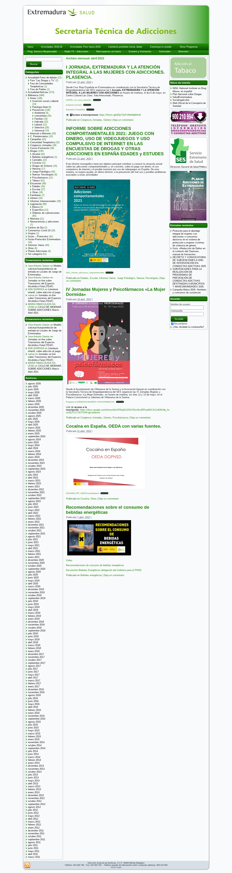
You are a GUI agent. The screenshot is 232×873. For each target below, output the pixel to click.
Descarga (97, 100)
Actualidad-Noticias (38, 92)
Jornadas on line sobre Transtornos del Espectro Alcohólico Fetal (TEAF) (41, 283)
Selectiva (39, 127)
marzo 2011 (34, 857)
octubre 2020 (35, 565)
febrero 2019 (34, 616)
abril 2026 (33, 395)
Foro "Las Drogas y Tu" (42, 80)
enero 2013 (34, 792)
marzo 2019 (34, 612)
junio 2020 (33, 577)
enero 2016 (34, 713)
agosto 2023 (34, 471)
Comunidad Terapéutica (42, 142)
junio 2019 (33, 604)
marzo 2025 (34, 427)
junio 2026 (33, 389)
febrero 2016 (34, 710)
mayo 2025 (34, 421)
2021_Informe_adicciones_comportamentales (85, 273)
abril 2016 (33, 707)
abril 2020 (33, 583)
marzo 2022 (34, 515)
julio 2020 (33, 574)
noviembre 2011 (36, 833)
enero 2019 (34, 618)
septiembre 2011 (36, 839)
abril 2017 (33, 677)
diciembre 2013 (36, 765)
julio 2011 (33, 845)
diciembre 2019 (36, 589)
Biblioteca (33, 95)
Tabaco (36, 180)
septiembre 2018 (36, 630)
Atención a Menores (40, 133)
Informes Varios (36, 245)
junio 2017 (33, 671)
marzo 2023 (34, 480)
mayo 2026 (34, 392)
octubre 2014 (35, 745)
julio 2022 (33, 504)
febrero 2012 (34, 824)
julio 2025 (33, 418)
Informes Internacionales (43, 201)
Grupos (32, 233)
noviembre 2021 (36, 527)
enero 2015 (34, 739)
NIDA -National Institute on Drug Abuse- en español (189, 89)
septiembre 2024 (36, 436)
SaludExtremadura (182, 97)
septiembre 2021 (36, 533)
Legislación (36, 204)
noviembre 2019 (36, 592)
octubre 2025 (35, 413)
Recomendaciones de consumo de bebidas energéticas (95, 565)
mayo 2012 (34, 816)
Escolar (36, 189)
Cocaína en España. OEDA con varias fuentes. (113, 426)
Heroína (36, 168)
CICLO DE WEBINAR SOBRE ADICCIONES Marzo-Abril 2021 (44, 310)
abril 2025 (33, 424)
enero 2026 (34, 404)
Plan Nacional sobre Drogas (187, 94)
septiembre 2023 (36, 468)
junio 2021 (33, 542)
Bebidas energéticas (43, 157)
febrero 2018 (34, 648)
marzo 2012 (34, 821)
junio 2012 (33, 812)
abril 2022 (33, 513)
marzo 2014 (34, 757)
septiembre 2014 (36, 748)
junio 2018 (33, 636)
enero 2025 (34, 433)
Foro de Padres (38, 89)
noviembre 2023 (36, 463)
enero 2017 (34, 686)
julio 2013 (33, 774)
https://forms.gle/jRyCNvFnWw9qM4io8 (120, 114)
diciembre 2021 (36, 524)
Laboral (38, 124)
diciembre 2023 (36, 460)
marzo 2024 (34, 451)
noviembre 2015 (36, 715)
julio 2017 (33, 668)
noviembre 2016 (36, 692)
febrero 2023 (34, 483)
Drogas (34, 151)
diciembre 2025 (36, 407)
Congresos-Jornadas (41, 145)
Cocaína (36, 162)
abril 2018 (33, 642)
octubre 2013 (35, 771)
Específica (38, 209)
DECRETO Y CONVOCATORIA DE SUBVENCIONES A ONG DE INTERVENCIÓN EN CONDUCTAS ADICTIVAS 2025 (189, 261)
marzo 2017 (34, 680)
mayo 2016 (34, 704)
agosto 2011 (34, 842)
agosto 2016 (34, 695)
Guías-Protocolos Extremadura (44, 239)
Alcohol (36, 154)
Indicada (38, 121)
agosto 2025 (34, 416)
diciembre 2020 (36, 560)
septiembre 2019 (36, 598)
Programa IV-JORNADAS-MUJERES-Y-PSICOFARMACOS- (90, 402)
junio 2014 (33, 754)
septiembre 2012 (36, 804)
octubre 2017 (35, 660)
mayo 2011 (33, 851)
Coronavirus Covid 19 (39, 230)
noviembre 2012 (36, 798)
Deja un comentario (123, 120)
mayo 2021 (34, 545)
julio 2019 (33, 601)
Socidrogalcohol (181, 100)
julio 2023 (33, 474)
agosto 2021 (34, 536)
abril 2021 (33, 548)
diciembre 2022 (36, 489)
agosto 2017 (34, 666)
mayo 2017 (34, 674)
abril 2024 (33, 448)
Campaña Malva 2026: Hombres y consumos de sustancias (189, 291)
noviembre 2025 (36, 410)
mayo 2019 (34, 607)
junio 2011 (33, 848)
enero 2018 (34, 651)
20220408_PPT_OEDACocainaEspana (82, 493)
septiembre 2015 (36, 718)
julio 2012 (33, 810)
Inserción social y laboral (45, 101)
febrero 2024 (34, 454)
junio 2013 (33, 777)
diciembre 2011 (36, 830)
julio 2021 (33, 539)
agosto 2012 (34, 807)
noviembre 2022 (36, 492)
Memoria (34, 218)
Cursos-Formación (39, 148)
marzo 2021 (34, 551)
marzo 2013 (34, 786)
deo (70, 560)
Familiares (35, 195)
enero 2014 (34, 763)
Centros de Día (36, 227)
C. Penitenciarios (39, 136)
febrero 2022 (34, 518)
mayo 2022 (34, 510)
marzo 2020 (34, 586)
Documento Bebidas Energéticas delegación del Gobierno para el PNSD (103, 570)
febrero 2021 (34, 554)
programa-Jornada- (74, 105)
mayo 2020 (34, 580)
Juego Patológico (41, 171)
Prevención (38, 110)
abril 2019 (33, 610)
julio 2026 (33, 386)
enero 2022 (34, 521)
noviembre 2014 (36, 742)
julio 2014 (33, 751)
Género (34, 198)
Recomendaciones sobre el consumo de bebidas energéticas (107, 510)
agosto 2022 (34, 501)
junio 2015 (33, 727)
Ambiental (39, 112)
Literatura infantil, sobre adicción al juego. (44, 291)
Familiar (38, 118)
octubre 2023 (35, 466)
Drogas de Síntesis (42, 166)
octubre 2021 (35, 530)
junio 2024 (33, 442)
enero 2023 (34, 486)
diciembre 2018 (36, 621)
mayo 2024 (34, 445)
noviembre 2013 (36, 768)
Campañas (35, 139)
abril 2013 (33, 783)
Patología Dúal (40, 107)
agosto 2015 (34, 721)
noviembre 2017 (36, 657)
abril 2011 (33, 854)
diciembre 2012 (36, 795)
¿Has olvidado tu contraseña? (188, 327)
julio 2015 (33, 724)
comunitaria (40, 115)
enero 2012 (34, 827)
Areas (33, 98)
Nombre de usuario (180, 304)
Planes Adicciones (37, 251)
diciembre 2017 (36, 654)
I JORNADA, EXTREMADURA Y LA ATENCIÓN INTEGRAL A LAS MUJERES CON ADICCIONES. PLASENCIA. (115, 72)
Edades (36, 186)
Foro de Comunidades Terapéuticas (41, 85)
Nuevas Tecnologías (43, 174)
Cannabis (37, 160)
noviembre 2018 (36, 624)
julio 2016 (33, 698)
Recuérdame (180, 323)
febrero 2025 (34, 430)
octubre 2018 (35, 627)
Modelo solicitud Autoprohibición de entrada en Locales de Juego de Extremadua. (44, 270)
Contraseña (176, 310)
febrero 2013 (34, 789)
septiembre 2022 (36, 498)
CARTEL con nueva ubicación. (79, 100)
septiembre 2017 (36, 663)
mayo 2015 (34, 730)
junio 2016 (33, 701)
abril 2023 (33, 477)
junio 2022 (33, 507)
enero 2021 (34, 557)
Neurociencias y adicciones (44, 221)
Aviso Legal (116, 867)
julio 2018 (33, 633)
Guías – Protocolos (38, 236)
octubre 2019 (35, 595)
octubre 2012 (35, 801)
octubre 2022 (35, 495)
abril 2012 (33, 818)
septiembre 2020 (36, 569)
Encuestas (35, 183)
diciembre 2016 (36, 689)
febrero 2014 (34, 760)
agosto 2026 (34, 383)
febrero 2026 (34, 401)
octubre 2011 (34, 836)
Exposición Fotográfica (75, 110)
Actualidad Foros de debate (42, 77)
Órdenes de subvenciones (46, 213)
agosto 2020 (34, 571)
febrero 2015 (34, 736)
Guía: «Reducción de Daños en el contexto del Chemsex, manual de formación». (189, 251)
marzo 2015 (34, 733)
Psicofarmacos (40, 177)
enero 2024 (34, 457)
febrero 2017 (34, 683)
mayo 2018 (34, 639)
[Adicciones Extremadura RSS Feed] (27, 865)
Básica (36, 207)
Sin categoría (35, 254)
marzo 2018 (34, 645)
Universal (39, 130)
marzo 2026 (34, 398)
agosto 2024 (34, 439)
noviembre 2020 (36, 563)
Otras (35, 192)
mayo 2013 (34, 780)
